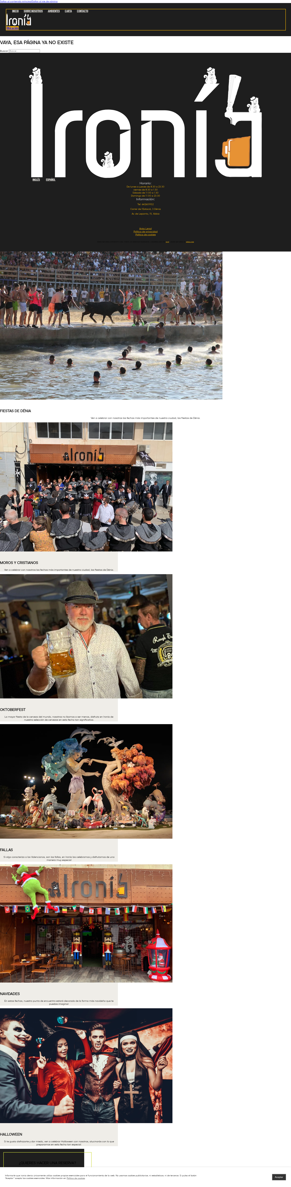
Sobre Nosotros (33, 11)
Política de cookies (76, 1178)
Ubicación (12, 28)
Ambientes (54, 11)
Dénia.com (190, 242)
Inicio (15, 11)
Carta (68, 11)
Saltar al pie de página (45, 1)
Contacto (82, 11)
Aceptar (279, 1177)
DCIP (167, 242)
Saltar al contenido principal (16, 1)
